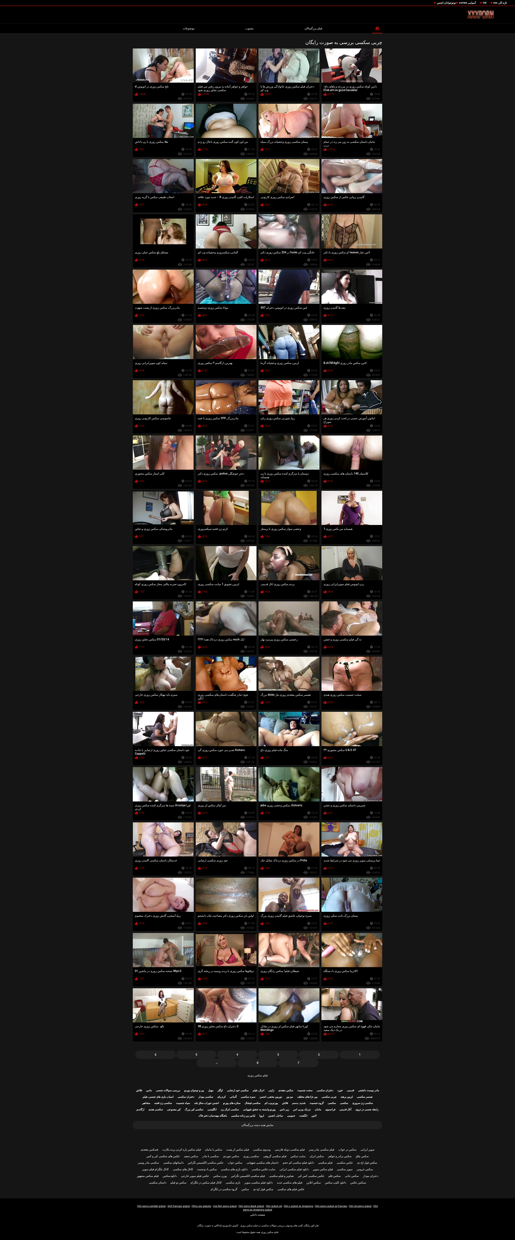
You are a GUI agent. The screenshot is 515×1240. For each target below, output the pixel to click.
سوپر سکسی (345, 1169)
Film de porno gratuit (360, 1206)
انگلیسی (212, 1109)
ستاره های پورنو (232, 1102)
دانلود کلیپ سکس (335, 1182)
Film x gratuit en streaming (298, 1206)
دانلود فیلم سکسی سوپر (258, 1182)
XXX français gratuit (179, 1206)
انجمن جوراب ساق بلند (206, 1102)
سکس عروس (365, 1169)
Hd (484, 2)
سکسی (344, 1102)
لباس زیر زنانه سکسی (243, 1115)
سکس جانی (352, 1175)
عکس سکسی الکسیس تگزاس (206, 1162)
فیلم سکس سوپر (323, 1169)
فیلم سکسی (325, 1162)
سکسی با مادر (210, 1156)
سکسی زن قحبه (163, 1102)
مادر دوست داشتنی (368, 1090)
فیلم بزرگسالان (313, 28)
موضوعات (189, 28)
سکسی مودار (205, 1096)
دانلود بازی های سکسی (234, 1169)
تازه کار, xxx (500, 2)
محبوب (249, 28)
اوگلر (220, 1090)
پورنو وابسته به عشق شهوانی (259, 1109)
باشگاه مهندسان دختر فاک (213, 1115)
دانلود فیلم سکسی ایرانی (294, 1169)
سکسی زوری (251, 1156)
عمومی (291, 1115)
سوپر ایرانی (367, 1149)
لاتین (313, 1115)
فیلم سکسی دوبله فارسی (290, 1149)
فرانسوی (330, 1109)
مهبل (210, 1090)
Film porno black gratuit (251, 1206)
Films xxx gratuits (201, 1206)
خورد (340, 1090)
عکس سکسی (345, 1162)
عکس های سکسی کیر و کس (163, 1156)
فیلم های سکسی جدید (289, 1182)
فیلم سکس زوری (257, 1075)
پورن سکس (220, 1175)
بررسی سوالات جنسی (168, 1090)
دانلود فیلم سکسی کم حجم (298, 1162)
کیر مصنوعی (174, 1109)
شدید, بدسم (299, 1102)
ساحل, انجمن (275, 1115)
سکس (245, 1189)
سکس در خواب (347, 1149)
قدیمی (350, 1090)
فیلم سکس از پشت (237, 1149)
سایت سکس (298, 1156)
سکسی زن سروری (362, 1102)
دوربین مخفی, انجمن (271, 1096)
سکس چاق (362, 1156)
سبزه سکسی (248, 1096)
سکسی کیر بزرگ (194, 1109)
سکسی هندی (155, 1109)
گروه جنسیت (317, 1102)
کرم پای (221, 1096)
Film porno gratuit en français (331, 1206)
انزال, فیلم (258, 1090)
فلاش (139, 1090)
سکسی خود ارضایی (238, 1090)
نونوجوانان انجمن (446, 2)
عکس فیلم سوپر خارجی (195, 1175)
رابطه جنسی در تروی (367, 1109)
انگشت (303, 1115)
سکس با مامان (213, 1149)
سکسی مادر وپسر (148, 1162)
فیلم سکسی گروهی (274, 1156)
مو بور (289, 1096)
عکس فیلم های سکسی (290, 1189)
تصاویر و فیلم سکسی (281, 1175)
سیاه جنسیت (183, 1102)
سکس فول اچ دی (367, 1162)
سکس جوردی (231, 1156)
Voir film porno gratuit (225, 1206)
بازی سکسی (233, 1182)
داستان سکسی (157, 1182)
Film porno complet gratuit (151, 1206)
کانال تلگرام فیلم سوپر (155, 1169)
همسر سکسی (365, 1096)
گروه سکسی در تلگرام (224, 1189)
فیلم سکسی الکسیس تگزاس (248, 1175)
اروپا (261, 1115)
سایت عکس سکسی (263, 1169)
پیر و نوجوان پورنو (194, 1090)
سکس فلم (334, 1175)
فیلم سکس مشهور (148, 1175)
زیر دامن (284, 1109)
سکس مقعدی (285, 1090)
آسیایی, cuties (467, 2)
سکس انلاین (313, 1182)
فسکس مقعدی (149, 1149)
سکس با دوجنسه (207, 1169)
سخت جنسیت (305, 1090)
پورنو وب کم (271, 1102)
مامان (318, 1109)
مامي (149, 1090)
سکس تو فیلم (178, 1182)
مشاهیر (146, 1102)
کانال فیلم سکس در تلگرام (206, 1182)
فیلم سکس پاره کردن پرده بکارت (181, 1149)
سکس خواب (235, 1162)
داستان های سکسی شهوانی (262, 1162)
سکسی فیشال (253, 1102)
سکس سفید (191, 1156)
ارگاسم (140, 1109)
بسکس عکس (358, 1182)
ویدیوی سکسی (262, 1149)
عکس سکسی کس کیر (311, 1175)
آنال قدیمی (345, 1109)
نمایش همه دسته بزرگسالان (257, 1125)
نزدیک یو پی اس (302, 1109)
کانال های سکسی (183, 1169)
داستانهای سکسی (173, 1162)
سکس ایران (317, 1156)
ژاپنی (271, 1090)
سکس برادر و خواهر (340, 1156)
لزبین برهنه (347, 1096)
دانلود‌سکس (170, 1175)
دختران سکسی (325, 1090)
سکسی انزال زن (230, 1109)
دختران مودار (370, 1175)
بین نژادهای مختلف (307, 1096)
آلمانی (233, 1096)
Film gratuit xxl (274, 1206)
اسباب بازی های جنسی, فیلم (158, 1096)
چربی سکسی (329, 1096)
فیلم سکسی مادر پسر (321, 1149)
